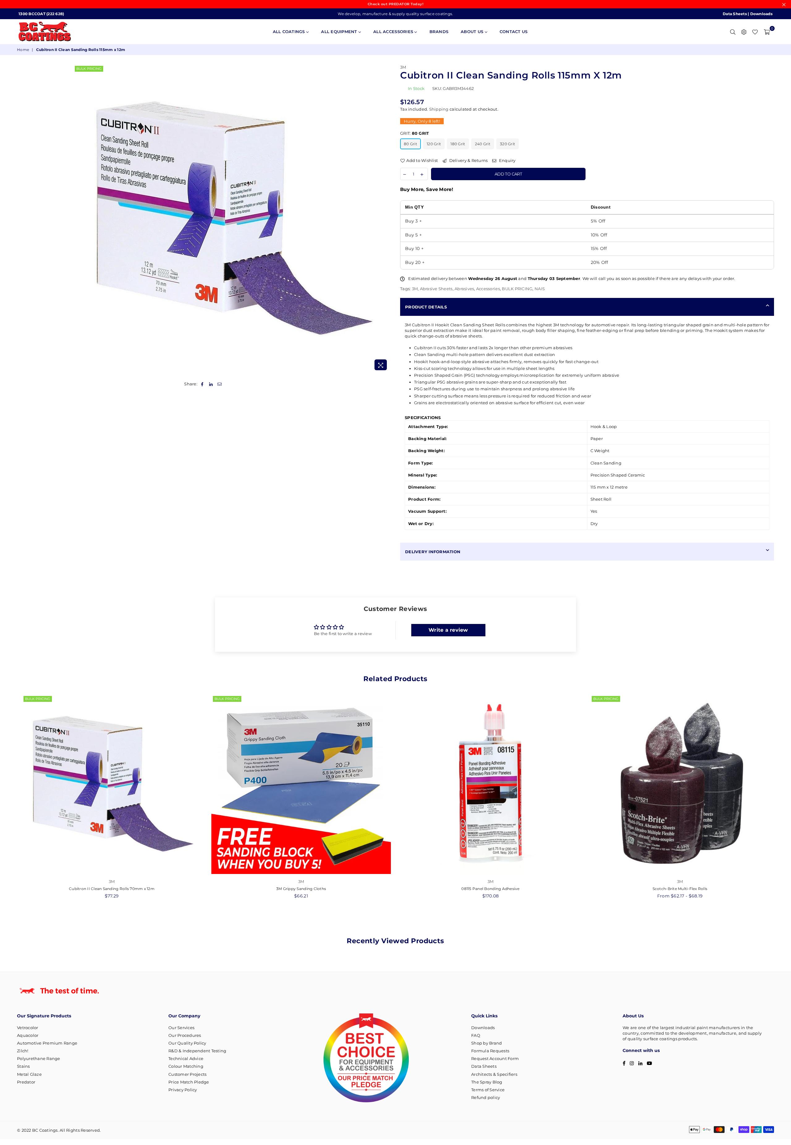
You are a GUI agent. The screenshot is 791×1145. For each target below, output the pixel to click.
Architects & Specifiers (494, 1074)
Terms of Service (488, 1089)
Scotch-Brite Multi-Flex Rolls (680, 888)
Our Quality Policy (187, 1043)
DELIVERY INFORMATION (432, 551)
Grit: (414, 133)
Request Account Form (495, 1058)
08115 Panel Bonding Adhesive (490, 888)
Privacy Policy (182, 1089)
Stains (23, 1066)
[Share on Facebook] (202, 384)
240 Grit (482, 144)
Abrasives (464, 288)
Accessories (488, 288)
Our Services (181, 1027)
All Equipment (339, 31)
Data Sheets (735, 13)
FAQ (475, 1035)
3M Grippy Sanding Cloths (301, 888)
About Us (472, 31)
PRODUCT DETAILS (426, 306)
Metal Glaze (29, 1074)
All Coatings (289, 31)
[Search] (732, 31)
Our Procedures (184, 1035)
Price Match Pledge (188, 1081)
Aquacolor (27, 1035)
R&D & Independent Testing (197, 1050)
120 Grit (434, 144)
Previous (10, 800)
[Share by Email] (220, 384)
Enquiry (506, 160)
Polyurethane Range (38, 1058)
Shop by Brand (486, 1043)
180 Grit (457, 144)
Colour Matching (185, 1066)
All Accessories (393, 31)
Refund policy (485, 1097)
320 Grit (507, 144)
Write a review (448, 630)
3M (403, 67)
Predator (26, 1081)
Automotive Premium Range (47, 1043)
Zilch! (22, 1050)
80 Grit (410, 144)
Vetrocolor (27, 1027)
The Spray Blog (486, 1081)
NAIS (540, 288)
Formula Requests (490, 1050)
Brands (439, 31)
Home (23, 49)
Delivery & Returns (468, 160)
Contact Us (514, 31)
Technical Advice (185, 1058)
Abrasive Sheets (436, 288)
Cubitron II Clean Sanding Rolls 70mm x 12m (111, 888)
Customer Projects (187, 1074)
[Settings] (743, 31)
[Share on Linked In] (211, 384)
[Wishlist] (755, 31)
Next (781, 800)
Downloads (761, 13)
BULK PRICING (89, 68)
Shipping (439, 109)
